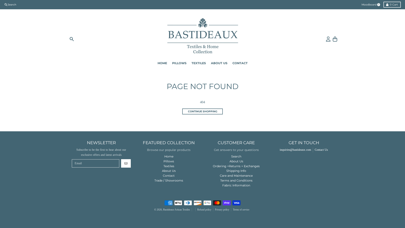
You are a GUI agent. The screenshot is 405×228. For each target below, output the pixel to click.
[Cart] (335, 39)
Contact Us (321, 149)
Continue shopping (202, 111)
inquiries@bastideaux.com (295, 149)
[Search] (71, 39)
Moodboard (369, 4)
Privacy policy (222, 209)
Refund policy (204, 209)
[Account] (328, 39)
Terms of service (241, 209)
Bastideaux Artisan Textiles (176, 209)
